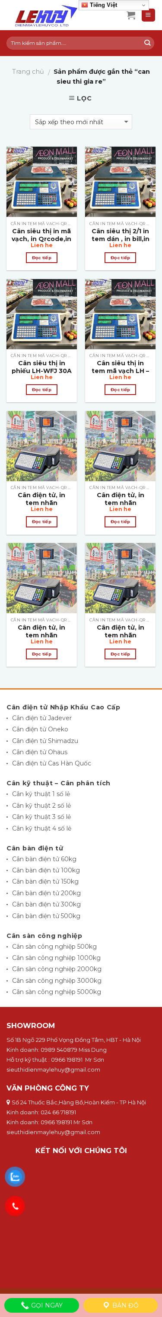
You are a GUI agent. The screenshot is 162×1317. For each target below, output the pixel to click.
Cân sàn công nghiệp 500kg (54, 946)
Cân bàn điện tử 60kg (44, 859)
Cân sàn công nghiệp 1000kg (56, 958)
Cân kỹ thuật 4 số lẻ (41, 828)
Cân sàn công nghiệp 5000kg (56, 992)
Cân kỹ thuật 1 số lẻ (41, 794)
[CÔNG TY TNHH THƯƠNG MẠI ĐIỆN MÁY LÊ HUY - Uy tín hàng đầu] (60, 15)
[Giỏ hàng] (131, 15)
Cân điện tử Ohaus (39, 752)
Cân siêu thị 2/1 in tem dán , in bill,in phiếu (120, 239)
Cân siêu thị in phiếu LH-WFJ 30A (42, 367)
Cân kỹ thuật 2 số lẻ (41, 805)
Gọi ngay (46, 1305)
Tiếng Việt (102, 5)
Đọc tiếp (41, 257)
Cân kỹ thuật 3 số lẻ (41, 817)
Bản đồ (125, 1305)
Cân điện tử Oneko (40, 729)
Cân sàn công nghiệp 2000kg (57, 969)
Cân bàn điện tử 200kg (46, 893)
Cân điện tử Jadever (42, 718)
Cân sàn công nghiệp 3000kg (57, 981)
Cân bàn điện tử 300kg (46, 904)
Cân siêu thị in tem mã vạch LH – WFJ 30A (120, 371)
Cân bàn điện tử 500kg (46, 916)
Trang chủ (28, 71)
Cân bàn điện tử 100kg (46, 870)
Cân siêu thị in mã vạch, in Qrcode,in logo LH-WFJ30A (41, 239)
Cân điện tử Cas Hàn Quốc (51, 763)
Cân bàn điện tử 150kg (45, 881)
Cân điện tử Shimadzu (45, 741)
